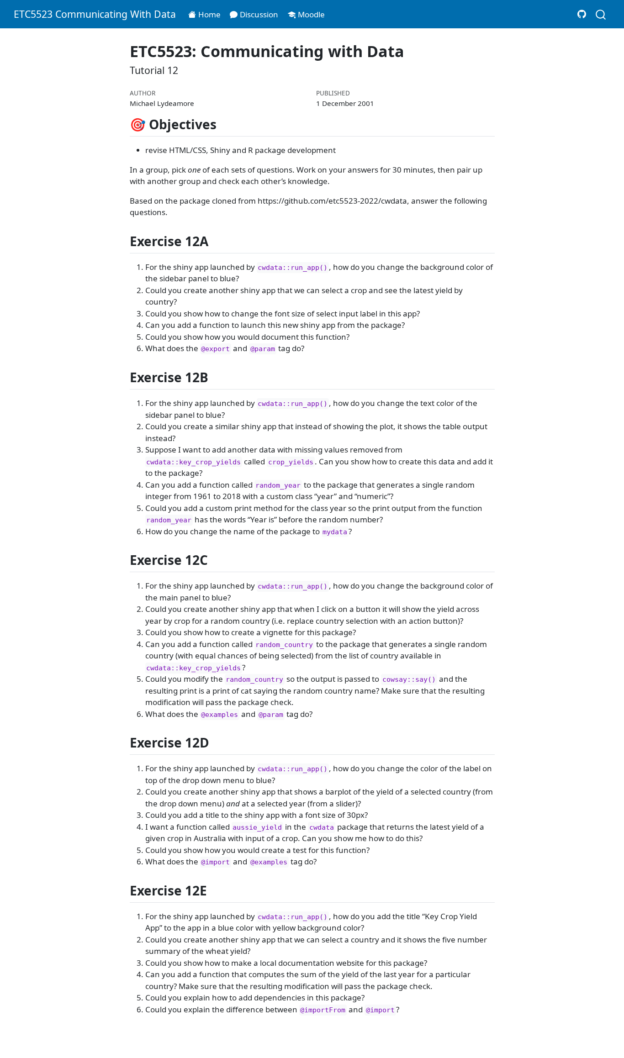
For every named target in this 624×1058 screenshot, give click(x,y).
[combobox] (601, 14)
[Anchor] (225, 123)
